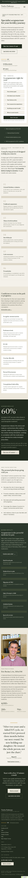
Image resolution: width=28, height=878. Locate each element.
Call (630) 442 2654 (9, 51)
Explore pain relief (9, 554)
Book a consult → (7, 863)
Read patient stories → (14, 761)
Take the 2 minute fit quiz (11, 46)
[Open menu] (25, 7)
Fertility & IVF (4, 828)
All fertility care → (6, 309)
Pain (2, 830)
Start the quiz (14, 117)
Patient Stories (5, 834)
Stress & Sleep (5, 832)
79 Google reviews (14, 822)
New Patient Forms (6, 838)
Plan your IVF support (10, 452)
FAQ (2, 836)
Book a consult (14, 791)
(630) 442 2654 (6, 860)
